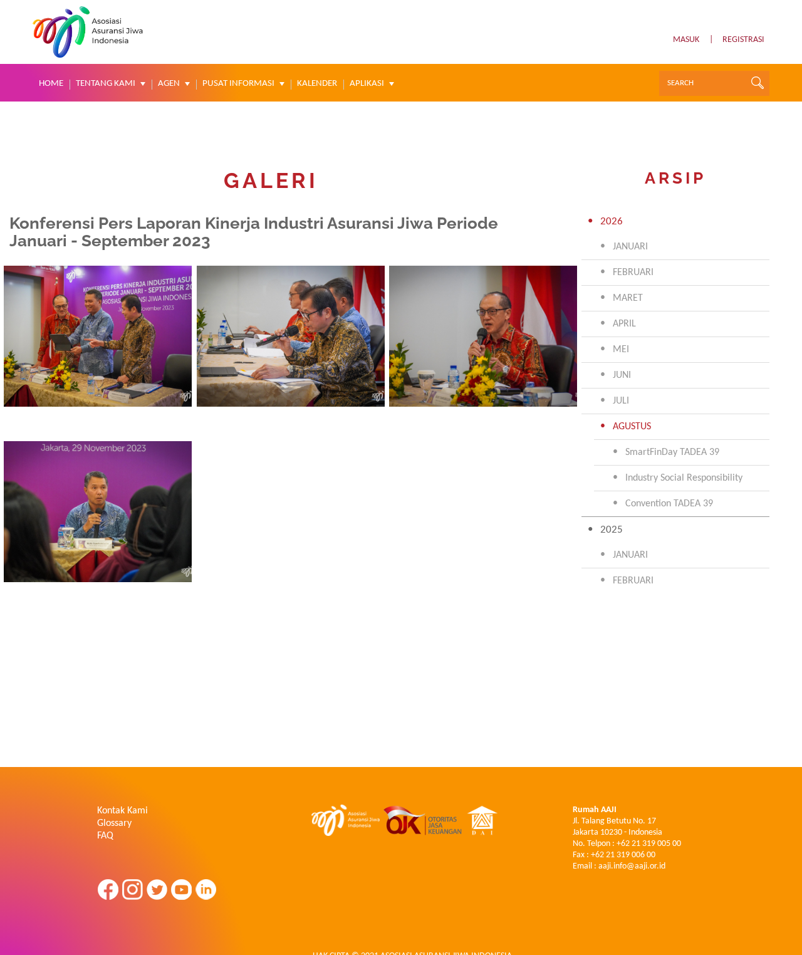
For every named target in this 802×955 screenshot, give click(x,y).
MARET (628, 298)
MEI (621, 350)
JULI (621, 401)
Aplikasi (367, 83)
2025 (611, 529)
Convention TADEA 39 (669, 504)
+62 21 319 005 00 (649, 843)
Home (51, 83)
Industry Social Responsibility (683, 478)
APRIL (624, 324)
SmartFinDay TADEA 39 (672, 452)
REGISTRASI (743, 39)
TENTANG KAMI (105, 83)
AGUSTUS (632, 427)
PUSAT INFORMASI (238, 83)
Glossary (114, 823)
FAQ (105, 836)
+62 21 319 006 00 (623, 855)
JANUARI (630, 247)
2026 (611, 221)
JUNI (622, 375)
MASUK (686, 39)
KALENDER (317, 83)
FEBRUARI (633, 273)
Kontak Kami (122, 811)
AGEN (169, 83)
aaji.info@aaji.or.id (631, 866)
